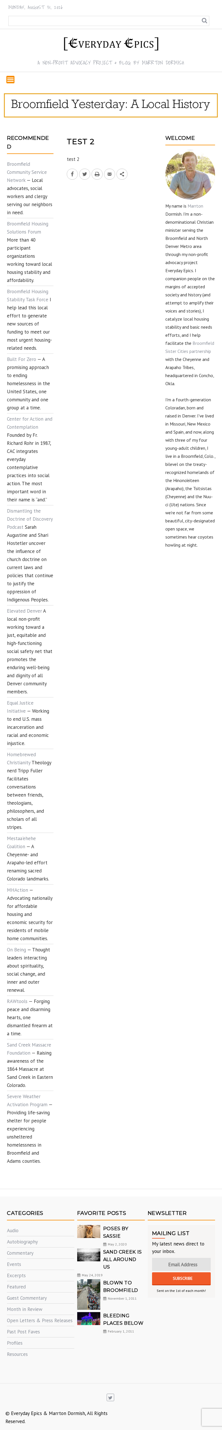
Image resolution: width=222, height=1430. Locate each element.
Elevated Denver (24, 611)
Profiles (15, 1343)
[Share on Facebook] (72, 174)
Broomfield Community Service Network (27, 172)
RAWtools (17, 1001)
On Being (16, 950)
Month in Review (24, 1309)
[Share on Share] (121, 174)
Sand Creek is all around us (122, 1259)
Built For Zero (21, 359)
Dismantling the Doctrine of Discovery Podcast (30, 519)
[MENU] (10, 80)
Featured (16, 1287)
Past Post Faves (23, 1332)
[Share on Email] (109, 174)
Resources (17, 1354)
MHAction (17, 890)
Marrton (195, 206)
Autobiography (22, 1242)
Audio (12, 1230)
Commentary (20, 1253)
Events (14, 1264)
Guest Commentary (27, 1298)
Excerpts (16, 1275)
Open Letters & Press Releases (40, 1320)
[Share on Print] (97, 174)
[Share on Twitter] (84, 174)
